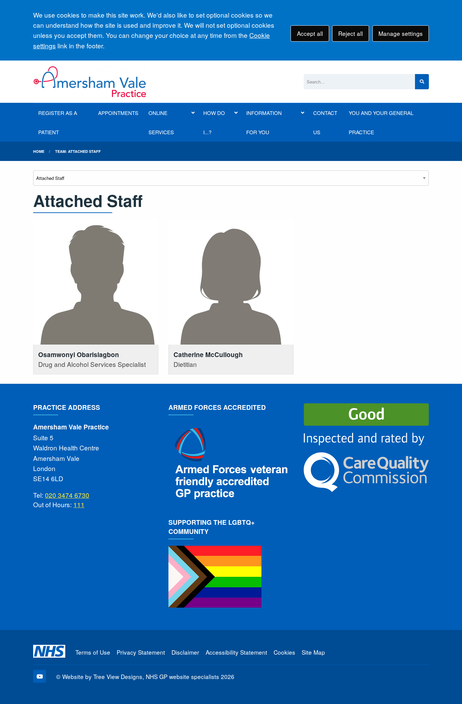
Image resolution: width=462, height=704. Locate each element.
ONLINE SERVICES (161, 122)
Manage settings (400, 33)
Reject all (350, 33)
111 (79, 504)
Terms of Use (92, 652)
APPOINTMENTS (118, 112)
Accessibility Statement (236, 652)
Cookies (284, 652)
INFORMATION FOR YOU (264, 122)
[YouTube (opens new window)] (39, 676)
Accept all (310, 33)
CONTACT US (325, 122)
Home (38, 151)
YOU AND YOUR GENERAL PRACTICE (381, 122)
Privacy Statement (141, 652)
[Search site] (422, 81)
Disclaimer (185, 652)
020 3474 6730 (67, 494)
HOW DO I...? (214, 122)
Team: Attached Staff (78, 151)
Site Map (313, 652)
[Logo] (90, 82)
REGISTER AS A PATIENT (57, 122)
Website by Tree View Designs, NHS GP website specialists (140, 676)
